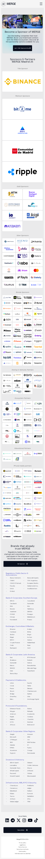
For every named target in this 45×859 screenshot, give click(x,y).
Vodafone (13, 611)
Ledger (29, 788)
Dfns (29, 799)
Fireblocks (30, 785)
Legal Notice (23, 845)
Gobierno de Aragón (33, 586)
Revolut (12, 609)
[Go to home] (3, 4)
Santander (30, 603)
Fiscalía (12, 586)
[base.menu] (41, 4)
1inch (29, 648)
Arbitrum (13, 714)
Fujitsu (29, 747)
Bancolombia (31, 665)
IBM (28, 737)
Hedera (12, 719)
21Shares (30, 770)
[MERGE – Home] (11, 3)
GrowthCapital (15, 776)
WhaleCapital (14, 770)
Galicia (29, 662)
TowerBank (31, 671)
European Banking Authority (33, 583)
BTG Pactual (31, 657)
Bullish (12, 634)
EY (28, 745)
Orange (29, 750)
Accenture (13, 750)
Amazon (30, 734)
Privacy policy (22, 842)
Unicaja (12, 617)
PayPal (29, 683)
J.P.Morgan (13, 739)
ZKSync (12, 724)
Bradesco (13, 660)
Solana (29, 708)
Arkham (12, 799)
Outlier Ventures (32, 765)
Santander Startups (16, 768)
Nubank (29, 660)
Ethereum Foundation (16, 708)
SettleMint (30, 796)
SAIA (12, 588)
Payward (13, 773)
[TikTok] (36, 820)
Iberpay (29, 688)
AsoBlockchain (32, 588)
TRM (28, 801)
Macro (12, 665)
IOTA (12, 722)
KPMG (12, 747)
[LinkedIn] (7, 820)
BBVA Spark (14, 762)
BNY (11, 742)
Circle (12, 685)
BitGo (29, 632)
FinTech (12, 591)
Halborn (29, 791)
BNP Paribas (31, 742)
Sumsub (30, 793)
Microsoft (13, 737)
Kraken (29, 629)
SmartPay (13, 696)
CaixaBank (31, 601)
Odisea (29, 773)
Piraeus (29, 619)
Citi (28, 739)
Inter (11, 671)
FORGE (12, 614)
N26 (28, 606)
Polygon (12, 711)
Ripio (28, 645)
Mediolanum (31, 617)
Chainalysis (14, 785)
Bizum (12, 691)
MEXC (12, 640)
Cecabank (13, 603)
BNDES (12, 668)
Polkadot (30, 711)
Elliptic (12, 793)
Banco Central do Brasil (16, 578)
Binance (12, 629)
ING (11, 606)
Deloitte (12, 745)
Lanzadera (13, 765)
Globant (29, 762)
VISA (12, 683)
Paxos (12, 688)
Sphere (29, 694)
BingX (29, 634)
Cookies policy (22, 851)
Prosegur (30, 614)
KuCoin (29, 637)
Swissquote (31, 753)
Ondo (12, 645)
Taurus (12, 796)
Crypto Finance (15, 642)
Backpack (13, 648)
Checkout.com (32, 691)
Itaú (11, 657)
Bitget (12, 637)
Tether (29, 685)
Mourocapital (31, 776)
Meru (11, 699)
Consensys (13, 788)
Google (12, 734)
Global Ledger (14, 801)
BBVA (12, 601)
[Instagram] (24, 820)
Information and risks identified (22, 853)
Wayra (29, 768)
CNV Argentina (32, 580)
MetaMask (13, 791)
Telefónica (30, 609)
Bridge (12, 694)
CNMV (12, 580)
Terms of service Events (22, 849)
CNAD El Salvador (16, 583)
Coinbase (13, 632)
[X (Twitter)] (18, 820)
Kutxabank (13, 619)
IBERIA (29, 611)
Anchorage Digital (33, 699)
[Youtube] (30, 820)
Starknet (30, 722)
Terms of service (22, 847)
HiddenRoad (31, 642)
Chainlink (30, 719)
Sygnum (12, 753)
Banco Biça (13, 673)
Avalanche (30, 714)
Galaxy (29, 640)
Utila (28, 696)
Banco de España (32, 578)
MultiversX (30, 724)
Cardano (30, 716)
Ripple (12, 716)
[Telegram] (13, 820)
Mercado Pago (31, 668)
